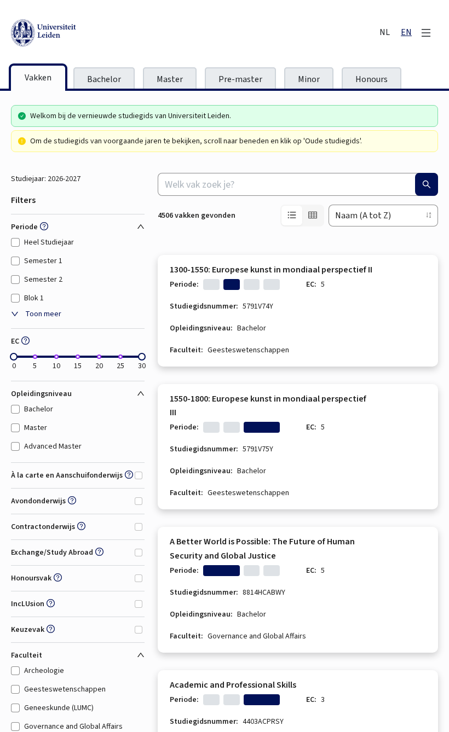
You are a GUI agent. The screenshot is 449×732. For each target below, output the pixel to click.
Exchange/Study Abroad (52, 552)
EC (15, 341)
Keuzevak (27, 629)
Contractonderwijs (43, 526)
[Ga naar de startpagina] (93, 33)
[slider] (13, 356)
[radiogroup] (302, 215)
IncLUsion (27, 604)
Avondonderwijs (38, 501)
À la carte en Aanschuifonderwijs (67, 475)
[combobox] (298, 184)
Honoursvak (31, 578)
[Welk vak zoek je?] (426, 184)
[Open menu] (426, 33)
